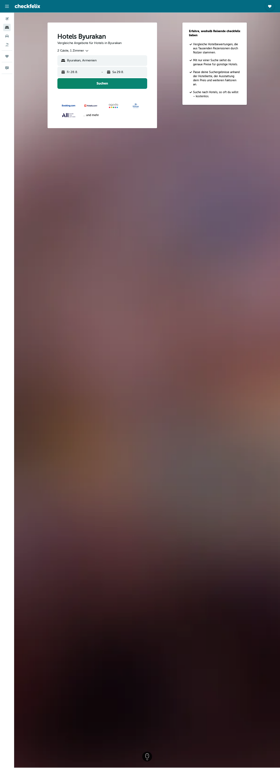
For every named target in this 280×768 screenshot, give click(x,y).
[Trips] (7, 56)
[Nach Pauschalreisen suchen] (7, 45)
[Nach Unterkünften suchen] (7, 27)
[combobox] (73, 51)
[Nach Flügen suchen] (7, 19)
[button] (6, 6)
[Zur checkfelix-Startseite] (27, 6)
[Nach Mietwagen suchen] (7, 36)
